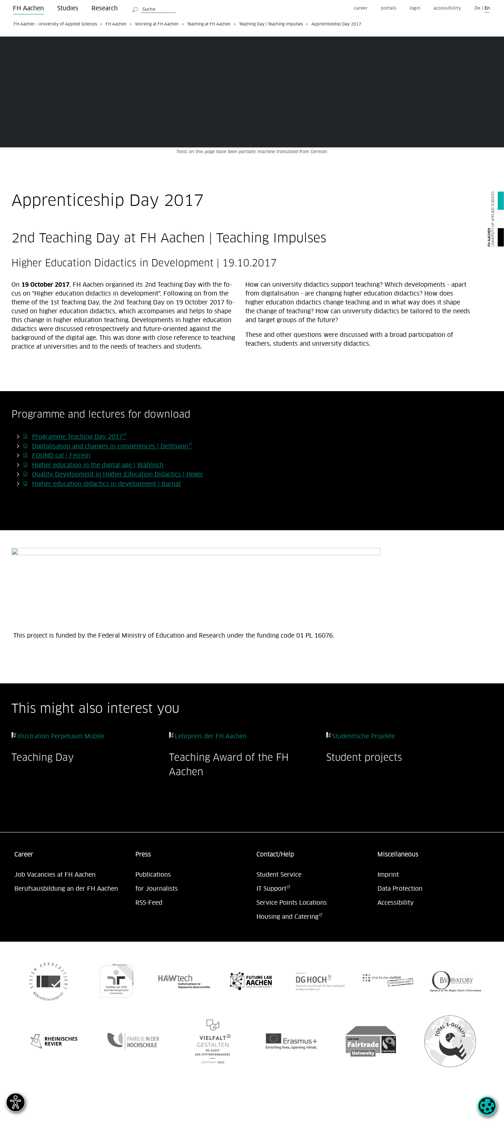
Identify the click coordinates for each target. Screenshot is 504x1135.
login (415, 8)
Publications (153, 875)
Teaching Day (42, 757)
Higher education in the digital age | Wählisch (97, 465)
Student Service (278, 875)
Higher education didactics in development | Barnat (106, 484)
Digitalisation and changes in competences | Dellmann (110, 446)
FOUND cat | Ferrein (61, 456)
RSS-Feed (148, 903)
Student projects (364, 757)
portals (388, 8)
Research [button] (105, 8)
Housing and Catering (287, 917)
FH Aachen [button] (28, 8)
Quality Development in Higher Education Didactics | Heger (117, 474)
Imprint (388, 875)
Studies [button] (67, 8)
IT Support (271, 889)
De (477, 8)
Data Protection (399, 889)
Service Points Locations (291, 903)
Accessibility (395, 903)
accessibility (447, 8)
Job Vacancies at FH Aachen (55, 875)
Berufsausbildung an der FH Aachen (66, 889)
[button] (487, 1110)
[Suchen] (135, 8)
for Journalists (156, 889)
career (360, 8)
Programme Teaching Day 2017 (77, 437)
